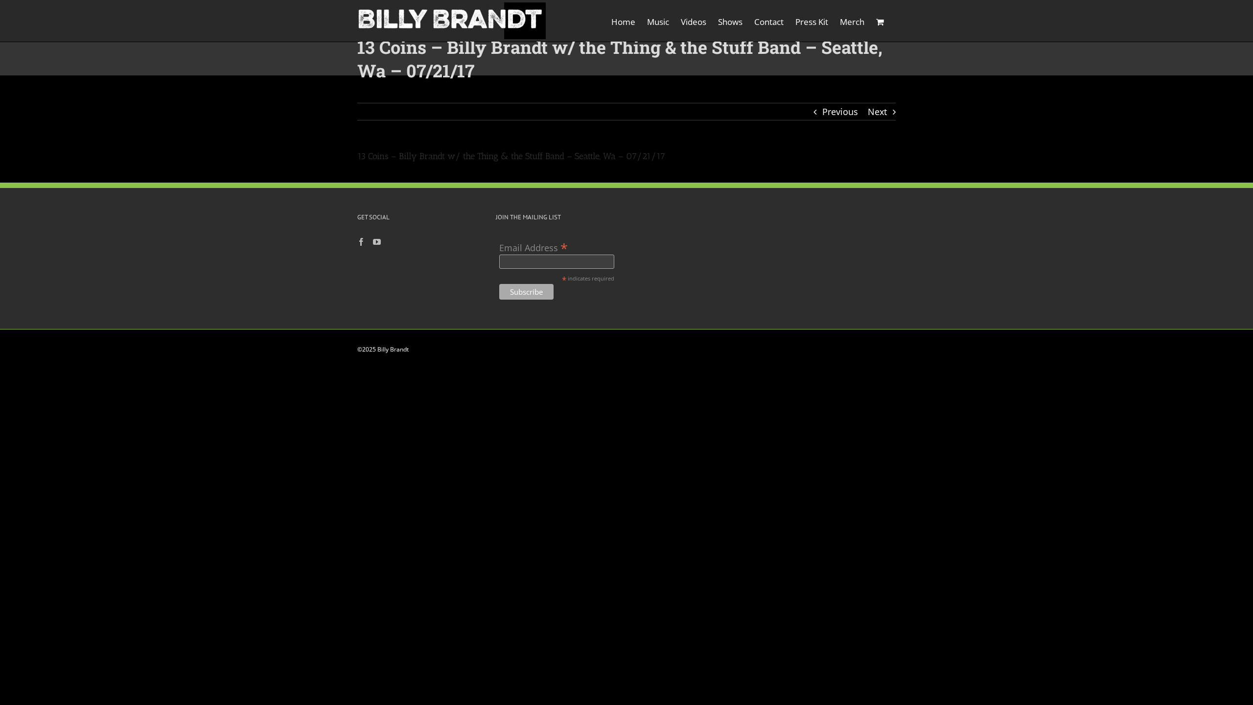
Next (877, 112)
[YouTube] (377, 242)
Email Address (533, 247)
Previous (840, 112)
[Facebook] (361, 242)
